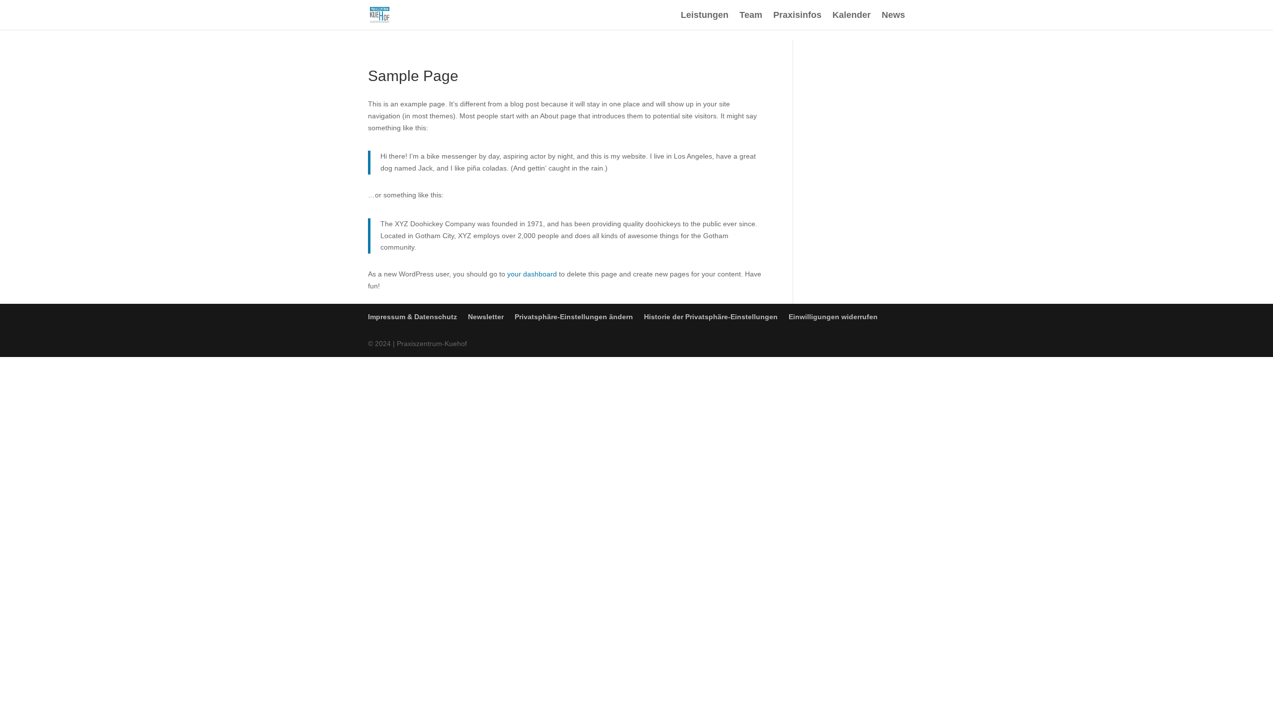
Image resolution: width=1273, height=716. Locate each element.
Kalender (851, 15)
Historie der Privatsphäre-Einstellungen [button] (711, 317)
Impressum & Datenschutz (412, 317)
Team (750, 15)
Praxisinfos (797, 15)
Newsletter (486, 317)
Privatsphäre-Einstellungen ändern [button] (574, 317)
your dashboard (532, 274)
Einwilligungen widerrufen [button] (833, 317)
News (893, 15)
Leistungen (704, 15)
